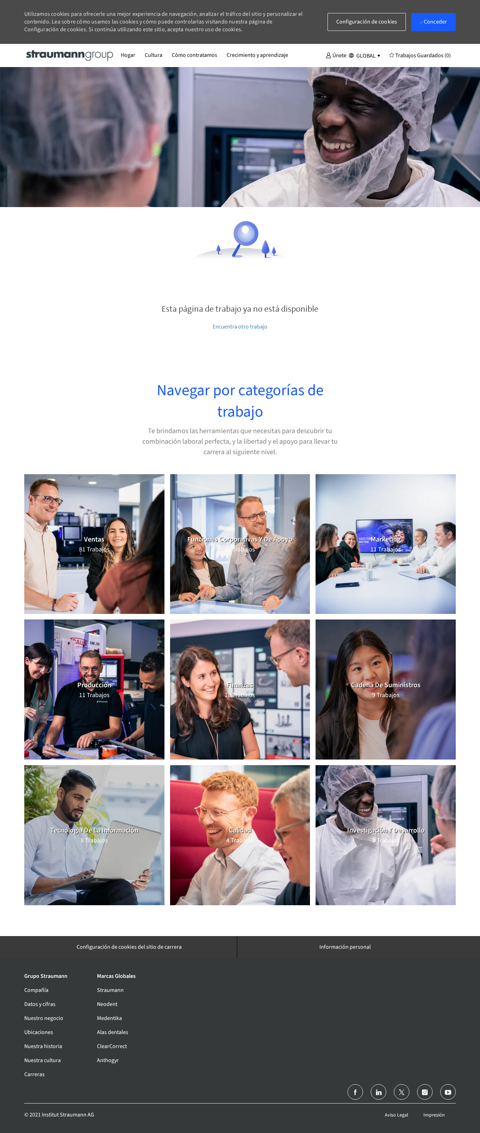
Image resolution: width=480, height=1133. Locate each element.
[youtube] (448, 1092)
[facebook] (355, 1092)
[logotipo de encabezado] (70, 55)
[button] (336, 55)
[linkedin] (378, 1092)
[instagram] (425, 1092)
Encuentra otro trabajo (240, 326)
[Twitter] (401, 1092)
